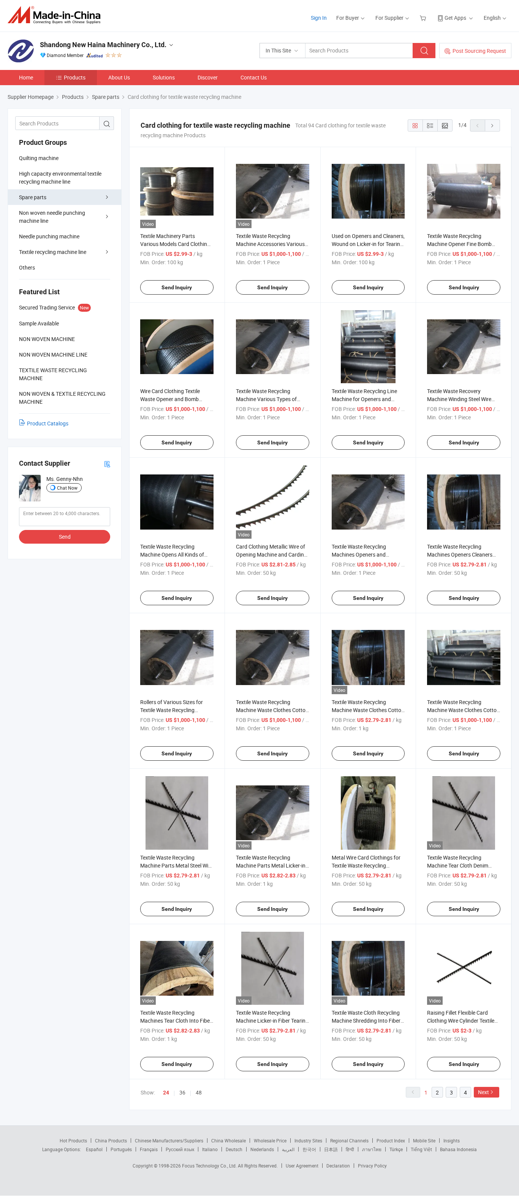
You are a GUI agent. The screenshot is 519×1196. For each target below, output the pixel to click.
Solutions (164, 77)
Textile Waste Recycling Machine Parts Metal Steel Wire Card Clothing (176, 865)
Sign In (319, 17)
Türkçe (396, 1149)
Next (483, 1092)
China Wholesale (228, 1140)
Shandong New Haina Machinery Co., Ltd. (103, 45)
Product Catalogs (47, 423)
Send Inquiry (176, 287)
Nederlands (262, 1149)
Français (149, 1149)
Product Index (391, 1140)
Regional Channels (349, 1140)
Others (27, 267)
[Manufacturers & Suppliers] (56, 15)
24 (166, 1093)
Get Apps (455, 17)
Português (121, 1149)
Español (94, 1149)
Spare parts (32, 197)
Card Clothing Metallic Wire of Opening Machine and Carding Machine (271, 554)
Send (65, 536)
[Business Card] (107, 463)
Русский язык (180, 1149)
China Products (111, 1140)
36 (182, 1092)
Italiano (210, 1149)
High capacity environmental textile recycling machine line (60, 177)
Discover (208, 77)
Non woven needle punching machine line (52, 216)
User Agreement (302, 1166)
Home (26, 77)
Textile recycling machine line (52, 251)
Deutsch (234, 1149)
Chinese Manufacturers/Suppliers (169, 1140)
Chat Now (67, 488)
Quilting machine (39, 158)
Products (74, 77)
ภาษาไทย (371, 1149)
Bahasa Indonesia (458, 1149)
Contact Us (254, 77)
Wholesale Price (270, 1140)
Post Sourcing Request (479, 50)
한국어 (309, 1149)
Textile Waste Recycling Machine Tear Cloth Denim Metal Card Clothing (457, 865)
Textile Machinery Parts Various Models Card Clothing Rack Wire (175, 243)
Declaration (338, 1166)
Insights (451, 1140)
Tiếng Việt (421, 1149)
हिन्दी (350, 1149)
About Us (119, 77)
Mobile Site (424, 1140)
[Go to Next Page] (492, 125)
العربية (288, 1149)
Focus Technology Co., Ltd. (210, 1166)
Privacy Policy (372, 1166)
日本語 (331, 1149)
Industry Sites (308, 1140)
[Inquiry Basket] (424, 17)
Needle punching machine (49, 236)
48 (199, 1092)
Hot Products (73, 1140)
